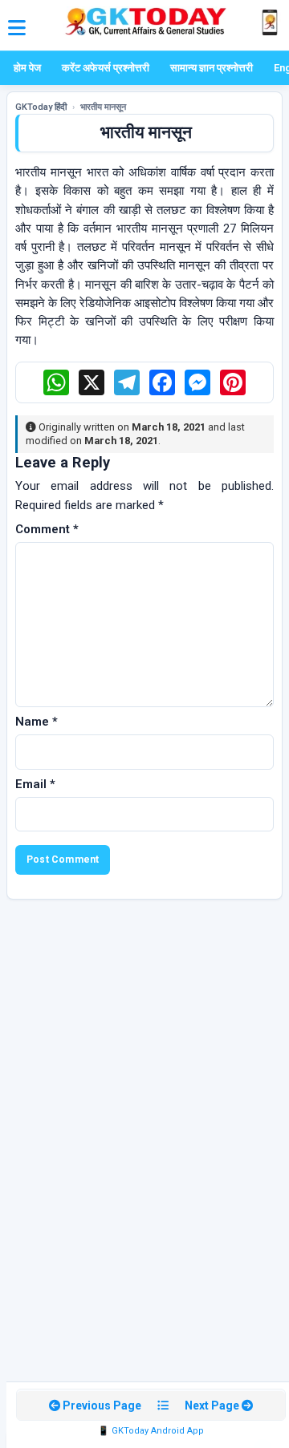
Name (36, 721)
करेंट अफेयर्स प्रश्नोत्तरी (105, 68)
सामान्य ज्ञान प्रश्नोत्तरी (211, 68)
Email (35, 784)
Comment (47, 529)
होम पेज (27, 68)
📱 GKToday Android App (151, 1431)
